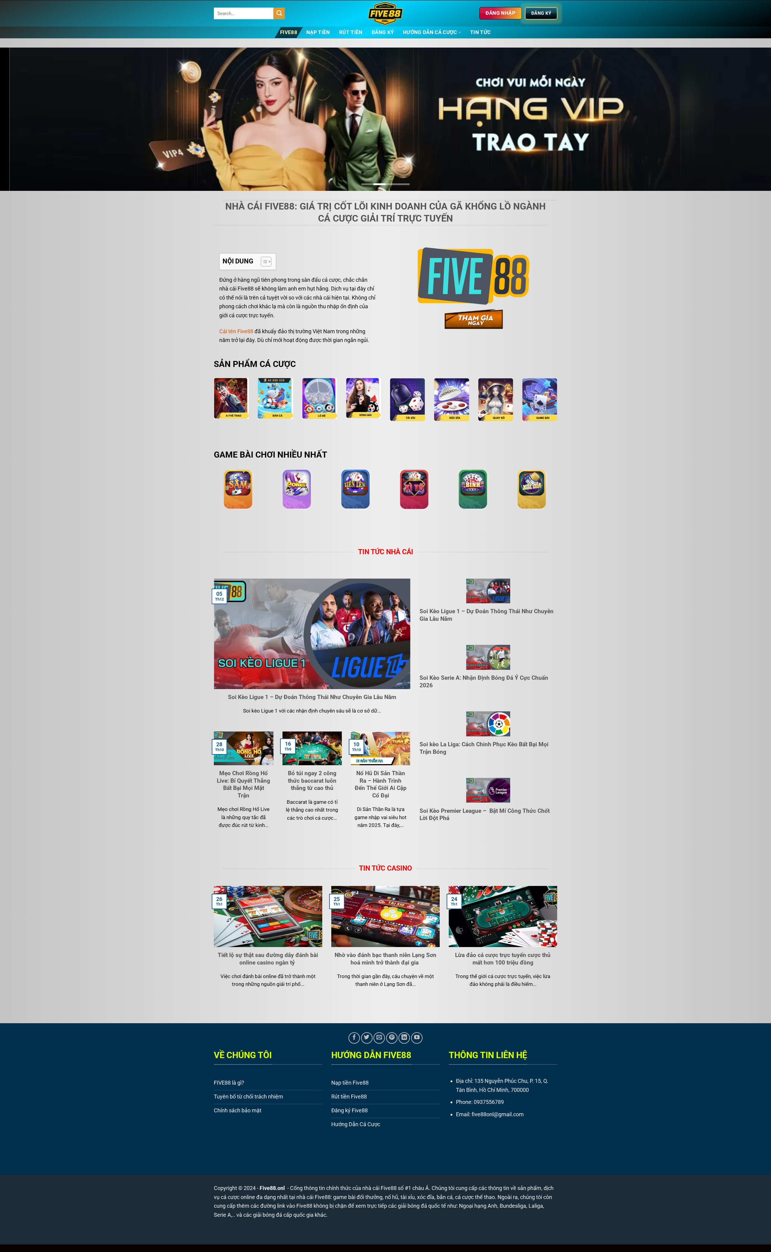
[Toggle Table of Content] (263, 261)
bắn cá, (445, 1197)
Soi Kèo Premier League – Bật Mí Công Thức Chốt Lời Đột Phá (485, 814)
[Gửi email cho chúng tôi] (379, 1037)
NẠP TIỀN (318, 32)
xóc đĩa (425, 1197)
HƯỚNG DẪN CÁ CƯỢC (430, 32)
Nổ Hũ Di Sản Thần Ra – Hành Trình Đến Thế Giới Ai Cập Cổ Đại (381, 784)
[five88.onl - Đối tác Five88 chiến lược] (385, 13)
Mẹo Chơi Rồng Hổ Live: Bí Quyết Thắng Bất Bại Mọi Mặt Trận (243, 784)
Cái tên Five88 (236, 331)
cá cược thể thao (475, 1197)
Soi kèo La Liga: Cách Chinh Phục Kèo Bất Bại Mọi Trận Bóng (484, 748)
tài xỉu (408, 1197)
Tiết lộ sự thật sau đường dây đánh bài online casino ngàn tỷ (268, 958)
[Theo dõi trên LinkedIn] (404, 1037)
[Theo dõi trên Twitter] (367, 1037)
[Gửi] (279, 13)
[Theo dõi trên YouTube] (417, 1037)
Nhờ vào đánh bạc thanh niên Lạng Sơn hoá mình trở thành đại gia (385, 958)
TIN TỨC (480, 32)
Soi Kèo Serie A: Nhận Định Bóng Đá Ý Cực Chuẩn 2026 (484, 681)
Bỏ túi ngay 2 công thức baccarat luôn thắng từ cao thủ (312, 780)
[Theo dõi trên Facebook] (354, 1037)
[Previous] (22, 119)
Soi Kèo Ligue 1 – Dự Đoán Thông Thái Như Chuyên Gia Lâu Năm (312, 696)
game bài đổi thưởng (357, 1197)
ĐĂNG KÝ (383, 32)
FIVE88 (288, 32)
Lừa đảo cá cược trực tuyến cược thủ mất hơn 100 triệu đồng (503, 958)
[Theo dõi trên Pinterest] (392, 1037)
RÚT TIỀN (351, 32)
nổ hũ (391, 1197)
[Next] (748, 119)
